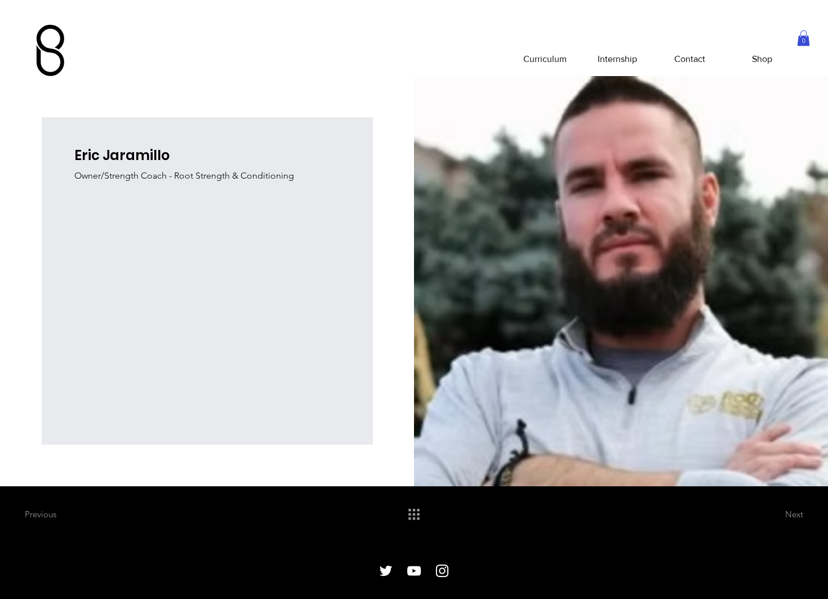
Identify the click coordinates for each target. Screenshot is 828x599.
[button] (803, 38)
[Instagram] (442, 570)
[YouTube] (414, 570)
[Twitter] (385, 570)
